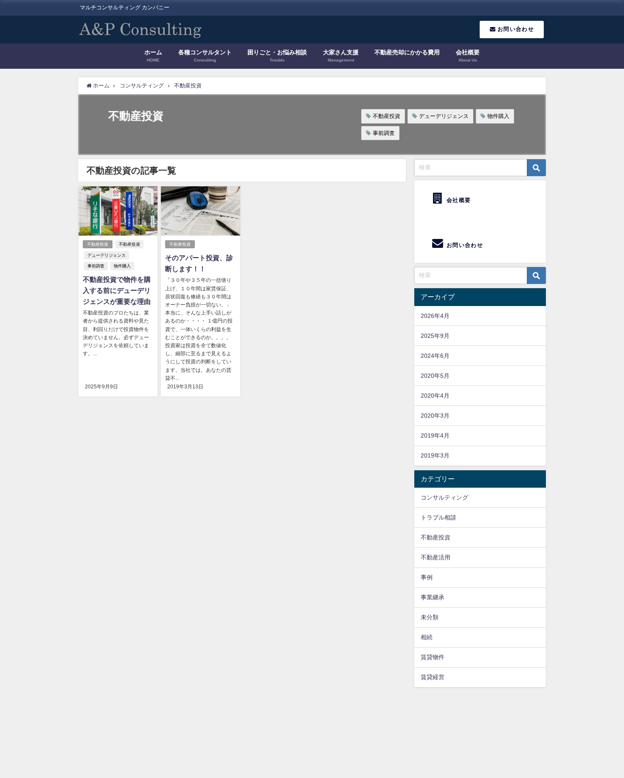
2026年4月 (435, 316)
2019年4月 (435, 435)
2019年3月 (435, 455)
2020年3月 (435, 415)
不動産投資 (386, 116)
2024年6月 (435, 356)
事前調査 (384, 133)
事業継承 (432, 597)
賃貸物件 (432, 657)
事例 (427, 577)
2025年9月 (435, 336)
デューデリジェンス (444, 116)
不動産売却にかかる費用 (407, 52)
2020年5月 (435, 376)
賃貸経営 (432, 677)
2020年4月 (435, 396)
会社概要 (458, 200)
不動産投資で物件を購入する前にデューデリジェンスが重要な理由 (117, 290)
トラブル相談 (438, 517)
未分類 (429, 617)
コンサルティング (444, 497)
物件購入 (498, 116)
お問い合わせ (515, 29)
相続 (427, 637)
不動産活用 (435, 557)
